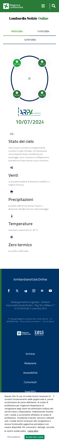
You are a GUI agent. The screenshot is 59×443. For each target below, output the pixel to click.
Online (43, 18)
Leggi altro (33, 431)
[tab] (16, 31)
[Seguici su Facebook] (9, 290)
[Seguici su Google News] (43, 290)
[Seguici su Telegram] (26, 290)
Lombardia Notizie (23, 18)
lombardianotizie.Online (30, 279)
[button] (53, 6)
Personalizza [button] (13, 437)
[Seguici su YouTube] (51, 290)
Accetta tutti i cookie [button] (34, 437)
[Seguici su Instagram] (34, 290)
